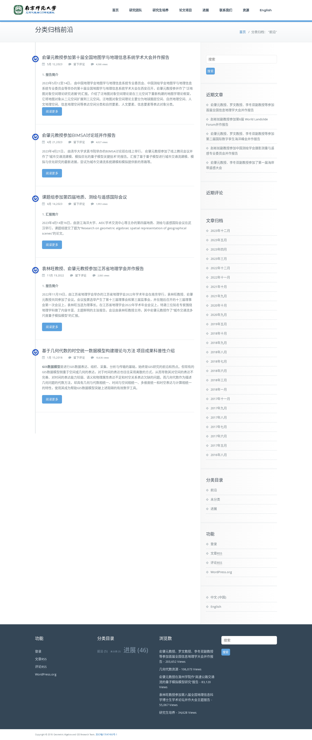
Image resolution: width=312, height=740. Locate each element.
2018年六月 (219, 371)
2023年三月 (219, 259)
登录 (214, 544)
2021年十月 (219, 287)
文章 (216, 553)
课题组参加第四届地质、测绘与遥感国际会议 (84, 197)
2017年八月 (219, 417)
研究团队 (135, 10)
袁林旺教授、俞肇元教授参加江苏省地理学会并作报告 (93, 268)
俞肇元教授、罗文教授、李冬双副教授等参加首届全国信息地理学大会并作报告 (186, 657)
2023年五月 (219, 240)
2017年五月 (219, 445)
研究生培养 (161, 10)
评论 (216, 563)
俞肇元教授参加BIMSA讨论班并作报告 (79, 135)
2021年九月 (219, 296)
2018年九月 (219, 343)
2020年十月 (219, 305)
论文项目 (185, 10)
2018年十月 (219, 333)
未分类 (215, 499)
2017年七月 (219, 427)
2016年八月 (219, 455)
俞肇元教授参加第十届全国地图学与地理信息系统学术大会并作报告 (105, 57)
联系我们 (225, 10)
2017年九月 (219, 408)
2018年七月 (219, 361)
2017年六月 (219, 436)
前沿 (214, 490)
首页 (115, 10)
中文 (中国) (218, 597)
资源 (246, 10)
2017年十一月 (220, 399)
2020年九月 (219, 315)
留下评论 (79, 64)
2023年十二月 (220, 231)
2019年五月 (219, 324)
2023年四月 (219, 249)
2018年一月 (219, 389)
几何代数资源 (168, 669)
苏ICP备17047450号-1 (106, 734)
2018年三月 (219, 380)
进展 (205, 10)
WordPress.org (221, 572)
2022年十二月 (220, 268)
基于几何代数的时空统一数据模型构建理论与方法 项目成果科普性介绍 (108, 350)
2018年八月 (219, 352)
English (266, 10)
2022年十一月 (220, 277)
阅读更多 (52, 111)
